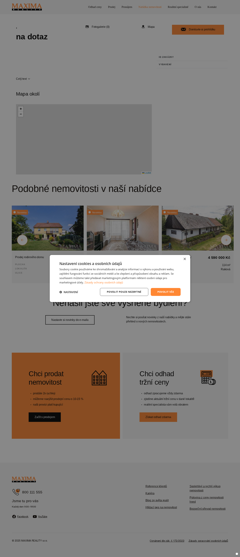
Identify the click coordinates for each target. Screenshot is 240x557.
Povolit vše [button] (165, 291)
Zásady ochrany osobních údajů (104, 282)
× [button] (184, 259)
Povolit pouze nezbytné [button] (124, 291)
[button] (68, 292)
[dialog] (120, 278)
